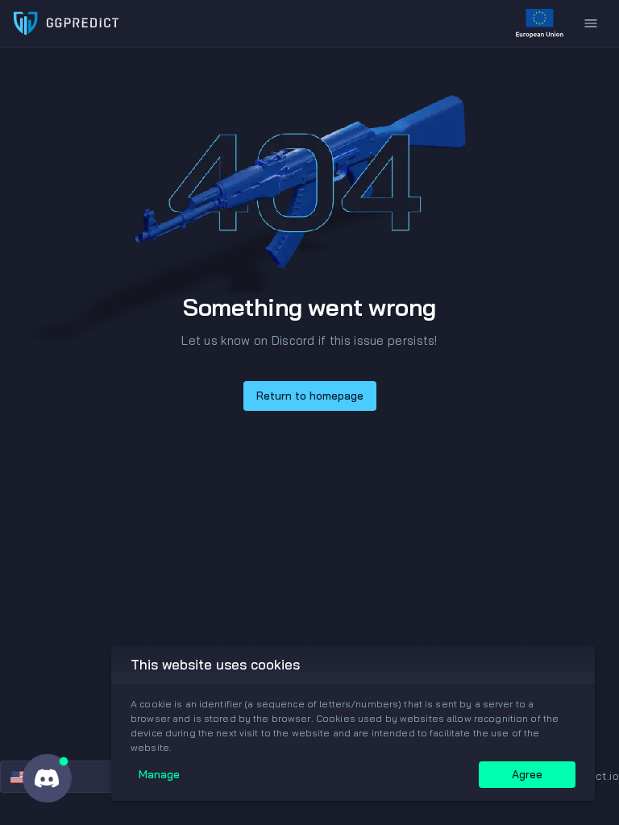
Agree (527, 774)
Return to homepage (310, 395)
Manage (159, 774)
